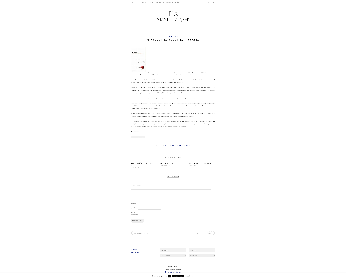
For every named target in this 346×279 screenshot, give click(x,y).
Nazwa (133, 204)
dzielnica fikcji (173, 36)
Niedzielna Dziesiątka (156, 2)
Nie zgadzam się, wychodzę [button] (177, 276)
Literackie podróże (172, 2)
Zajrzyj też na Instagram (173, 272)
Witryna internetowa (134, 213)
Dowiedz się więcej (189, 276)
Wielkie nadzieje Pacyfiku (200, 163)
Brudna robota (166, 163)
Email (133, 208)
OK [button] (169, 276)
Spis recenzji (141, 2)
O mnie (133, 2)
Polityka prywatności (135, 253)
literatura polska (138, 137)
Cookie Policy (134, 249)
